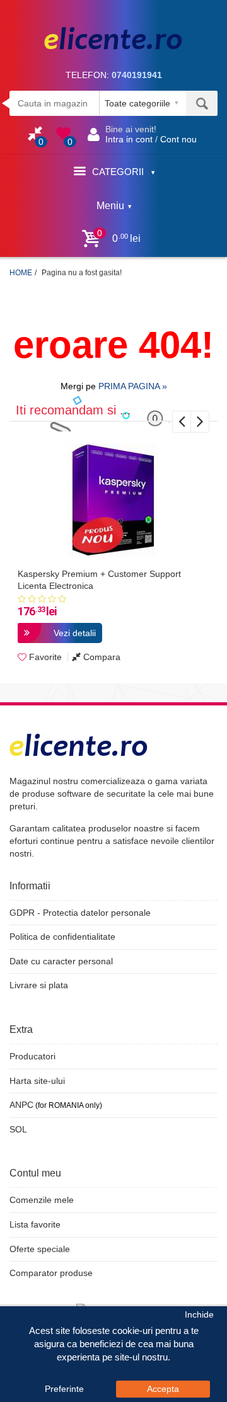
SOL (18, 1129)
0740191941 (137, 75)
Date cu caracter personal (61, 961)
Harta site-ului (37, 1081)
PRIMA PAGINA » (132, 386)
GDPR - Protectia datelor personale (80, 913)
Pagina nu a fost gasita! (82, 272)
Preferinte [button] (64, 1389)
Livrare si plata (38, 985)
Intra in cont (129, 139)
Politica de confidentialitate (62, 937)
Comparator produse (51, 1273)
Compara (100, 657)
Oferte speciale (39, 1249)
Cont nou (178, 139)
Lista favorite (35, 1224)
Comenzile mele (41, 1200)
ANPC (21, 1105)
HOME (20, 272)
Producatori (32, 1056)
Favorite (44, 657)
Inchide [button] (199, 1314)
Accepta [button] (163, 1389)
